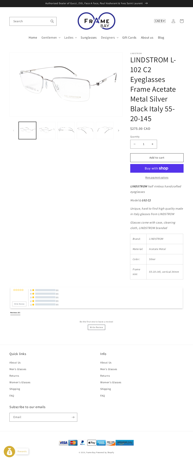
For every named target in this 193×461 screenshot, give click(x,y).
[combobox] (33, 21)
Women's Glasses (20, 382)
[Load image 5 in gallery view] (104, 130)
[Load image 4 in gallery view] (85, 130)
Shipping (14, 389)
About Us (15, 362)
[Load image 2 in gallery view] (47, 130)
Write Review (96, 327)
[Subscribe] (73, 417)
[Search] (52, 21)
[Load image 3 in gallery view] (66, 130)
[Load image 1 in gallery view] (27, 130)
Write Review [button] (19, 304)
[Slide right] (118, 130)
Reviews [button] (15, 312)
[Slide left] (13, 130)
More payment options (156, 177)
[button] (13, 21)
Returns (14, 375)
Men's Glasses (17, 369)
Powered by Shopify (105, 452)
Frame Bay (91, 452)
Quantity (135, 136)
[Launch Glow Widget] (9, 451)
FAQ (11, 395)
